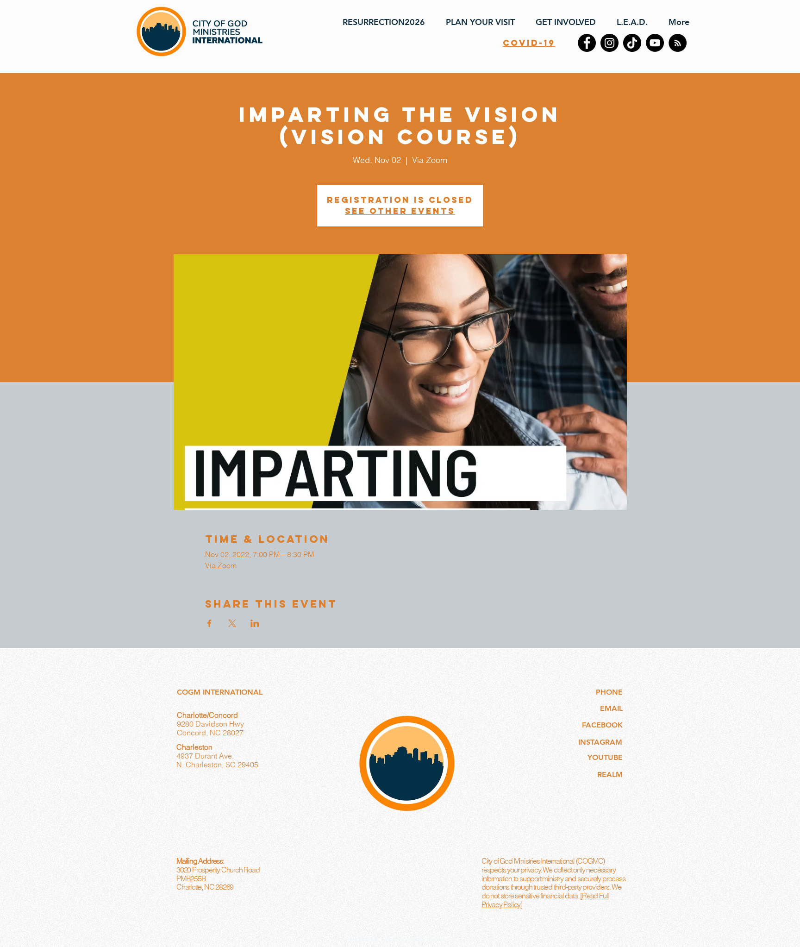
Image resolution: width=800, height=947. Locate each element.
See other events (400, 211)
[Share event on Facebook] (209, 623)
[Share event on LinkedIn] (254, 623)
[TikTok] (632, 43)
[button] (477, 22)
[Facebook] (587, 43)
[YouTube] (655, 43)
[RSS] (678, 43)
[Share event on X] (232, 623)
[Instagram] (609, 43)
